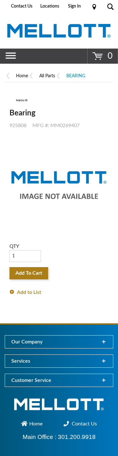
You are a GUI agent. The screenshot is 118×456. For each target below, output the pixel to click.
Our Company (26, 341)
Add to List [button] (29, 292)
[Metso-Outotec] (21, 100)
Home (22, 76)
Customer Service (31, 380)
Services (20, 361)
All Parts (47, 76)
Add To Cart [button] (28, 273)
